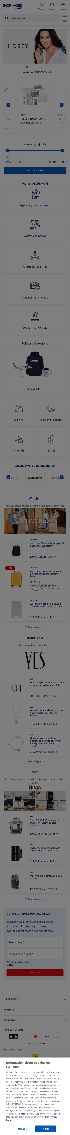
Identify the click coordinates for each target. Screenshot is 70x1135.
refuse (24, 1114)
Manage (22, 1129)
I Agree (45, 1129)
